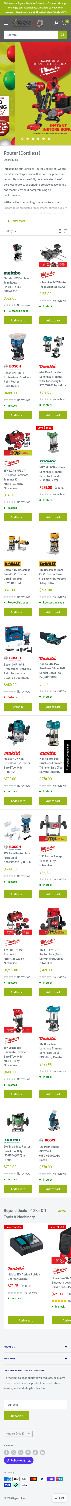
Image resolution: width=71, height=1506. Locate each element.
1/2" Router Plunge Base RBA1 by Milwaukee (50, 861)
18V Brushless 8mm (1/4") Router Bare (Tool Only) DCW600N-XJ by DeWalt (53, 576)
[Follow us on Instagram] (20, 1452)
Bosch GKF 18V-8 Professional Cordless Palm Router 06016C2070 (17, 379)
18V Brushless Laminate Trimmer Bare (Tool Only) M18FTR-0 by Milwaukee (15, 1056)
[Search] (62, 35)
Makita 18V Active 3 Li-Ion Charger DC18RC (24, 1276)
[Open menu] (6, 23)
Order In (18, 706)
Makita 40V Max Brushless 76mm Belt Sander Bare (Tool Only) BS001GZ (52, 670)
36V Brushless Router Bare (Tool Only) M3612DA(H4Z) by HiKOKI (17, 1153)
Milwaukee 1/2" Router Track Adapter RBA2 (53, 284)
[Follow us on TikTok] (35, 1452)
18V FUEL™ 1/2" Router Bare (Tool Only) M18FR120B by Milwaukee (51, 956)
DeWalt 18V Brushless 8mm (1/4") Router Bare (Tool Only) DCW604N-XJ (17, 576)
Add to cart (18, 320)
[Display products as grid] (59, 231)
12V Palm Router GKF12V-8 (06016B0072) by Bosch (49, 1153)
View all (62, 1210)
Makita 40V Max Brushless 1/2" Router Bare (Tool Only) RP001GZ (17, 765)
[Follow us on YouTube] (28, 1452)
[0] (64, 23)
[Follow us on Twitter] (13, 1452)
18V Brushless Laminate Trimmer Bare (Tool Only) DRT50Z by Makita (50, 1050)
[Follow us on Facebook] (6, 1452)
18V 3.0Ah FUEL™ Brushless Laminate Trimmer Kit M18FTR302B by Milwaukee (16, 479)
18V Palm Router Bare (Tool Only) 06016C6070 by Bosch (17, 858)
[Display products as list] (65, 231)
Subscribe (16, 1416)
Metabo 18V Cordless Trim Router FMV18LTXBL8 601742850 (16, 284)
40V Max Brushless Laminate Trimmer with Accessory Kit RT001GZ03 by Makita (52, 379)
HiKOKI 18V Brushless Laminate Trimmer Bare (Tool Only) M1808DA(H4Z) (52, 474)
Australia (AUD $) (15, 1433)
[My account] (56, 23)
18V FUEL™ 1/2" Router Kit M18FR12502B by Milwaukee (14, 956)
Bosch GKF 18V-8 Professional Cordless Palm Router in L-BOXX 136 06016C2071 (17, 671)
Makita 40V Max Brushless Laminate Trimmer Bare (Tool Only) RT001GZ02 (51, 765)
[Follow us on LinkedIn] (42, 1452)
